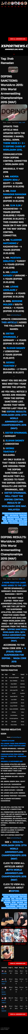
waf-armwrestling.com (16, 315)
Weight (16, 967)
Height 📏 (10, 967)
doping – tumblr (22, 122)
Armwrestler (4, 967)
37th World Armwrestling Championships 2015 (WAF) (14, 513)
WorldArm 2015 (23, 525)
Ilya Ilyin (4, 519)
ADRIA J (6, 515)
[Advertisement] (14, 23)
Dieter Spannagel (6, 899)
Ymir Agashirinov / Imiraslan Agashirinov (14, 907)
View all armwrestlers (17, 39)
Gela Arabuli (7, 900)
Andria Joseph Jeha (14, 515)
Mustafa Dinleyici (23, 904)
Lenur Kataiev (10, 519)
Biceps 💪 (21, 967)
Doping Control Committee (13, 517)
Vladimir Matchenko (13, 521)
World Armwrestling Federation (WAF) (18, 523)
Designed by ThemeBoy (4, 1029)
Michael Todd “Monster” (4, 982)
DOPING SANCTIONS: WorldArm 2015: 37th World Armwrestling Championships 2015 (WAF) (12, 89)
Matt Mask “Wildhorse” (4, 1001)
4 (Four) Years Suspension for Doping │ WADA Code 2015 (14, 655)
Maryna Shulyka (14, 904)
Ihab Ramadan (23, 517)
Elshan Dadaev (19, 899)
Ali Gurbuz (6, 897)
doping (4, 517)
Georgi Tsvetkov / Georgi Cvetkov (19, 900)
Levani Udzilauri (18, 519)
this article (9, 322)
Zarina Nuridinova (23, 908)
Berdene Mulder (23, 515)
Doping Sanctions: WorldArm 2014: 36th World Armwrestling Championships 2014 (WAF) (14, 635)
